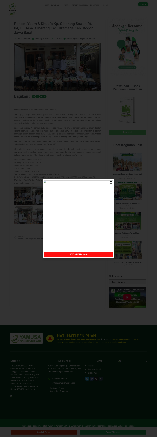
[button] (111, 182)
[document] (78, 218)
